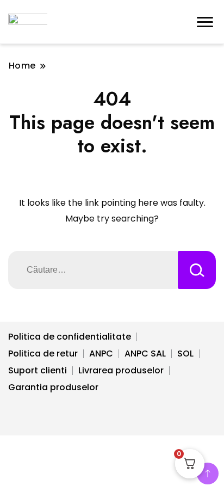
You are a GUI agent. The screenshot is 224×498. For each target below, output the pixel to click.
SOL (185, 353)
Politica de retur (43, 353)
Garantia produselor (53, 387)
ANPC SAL (145, 353)
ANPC (101, 353)
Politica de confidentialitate (69, 336)
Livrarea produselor (121, 370)
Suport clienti (37, 370)
